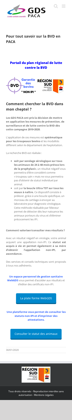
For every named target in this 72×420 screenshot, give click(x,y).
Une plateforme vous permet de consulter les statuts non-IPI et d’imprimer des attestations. (36, 315)
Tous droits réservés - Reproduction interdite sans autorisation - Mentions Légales (36, 393)
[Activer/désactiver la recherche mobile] (56, 6)
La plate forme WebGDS (36, 298)
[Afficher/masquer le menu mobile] (64, 6)
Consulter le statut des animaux (36, 334)
